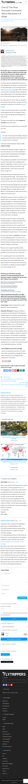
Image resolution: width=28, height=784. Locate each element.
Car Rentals (4, 731)
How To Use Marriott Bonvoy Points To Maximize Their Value (14, 438)
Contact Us (4, 773)
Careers (4, 771)
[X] (18, 370)
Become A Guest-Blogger (7, 763)
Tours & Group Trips (6, 734)
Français (4, 717)
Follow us (6, 654)
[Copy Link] (10, 370)
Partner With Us (5, 768)
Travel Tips (4, 708)
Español (4, 719)
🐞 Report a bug (5, 689)
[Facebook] (4, 370)
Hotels (3, 729)
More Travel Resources (7, 746)
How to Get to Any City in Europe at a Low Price (11, 291)
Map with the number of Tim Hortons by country (14, 461)
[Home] (1, 19)
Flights (3, 726)
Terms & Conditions (15, 780)
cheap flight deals (9, 89)
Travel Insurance (5, 741)
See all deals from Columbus (14, 639)
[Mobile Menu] (26, 2)
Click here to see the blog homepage (9, 287)
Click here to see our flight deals (8, 283)
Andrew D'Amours (6, 392)
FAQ (3, 756)
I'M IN (14, 618)
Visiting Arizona (14, 467)
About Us (4, 753)
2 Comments (23, 45)
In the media (5, 761)
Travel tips (5, 45)
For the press (5, 766)
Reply (17, 482)
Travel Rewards (5, 703)
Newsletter (4, 758)
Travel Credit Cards (6, 739)
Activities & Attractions (7, 736)
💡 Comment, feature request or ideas (10, 692)
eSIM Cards (4, 744)
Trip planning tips (13, 45)
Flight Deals (4, 701)
